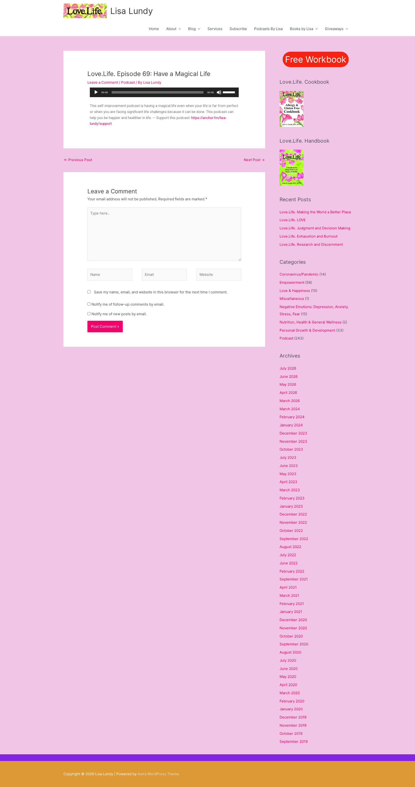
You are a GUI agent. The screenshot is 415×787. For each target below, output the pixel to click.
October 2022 (291, 530)
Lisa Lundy (131, 11)
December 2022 (293, 514)
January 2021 (291, 611)
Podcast (128, 82)
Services (215, 28)
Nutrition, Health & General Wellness (311, 322)
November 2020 (293, 628)
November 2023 (293, 441)
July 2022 (288, 555)
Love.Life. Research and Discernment (311, 244)
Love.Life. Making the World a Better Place (315, 212)
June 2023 (289, 465)
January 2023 (291, 506)
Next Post (254, 159)
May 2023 (288, 474)
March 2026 (290, 400)
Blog (192, 28)
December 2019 (293, 717)
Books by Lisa (301, 28)
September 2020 (294, 644)
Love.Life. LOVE (293, 220)
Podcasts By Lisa (268, 28)
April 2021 (288, 587)
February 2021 (292, 603)
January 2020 (291, 709)
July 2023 (288, 457)
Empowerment (292, 282)
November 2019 (293, 725)
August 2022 (290, 546)
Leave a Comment (102, 82)
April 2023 (288, 481)
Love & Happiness (295, 290)
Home (154, 28)
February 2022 (292, 571)
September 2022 (294, 538)
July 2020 (288, 660)
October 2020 (291, 636)
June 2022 (289, 563)
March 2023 (290, 490)
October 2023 (291, 449)
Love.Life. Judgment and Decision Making (315, 228)
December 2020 (293, 619)
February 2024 (292, 417)
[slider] (229, 92)
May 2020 (288, 676)
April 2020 (288, 684)
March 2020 (290, 693)
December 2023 (293, 433)
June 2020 (289, 668)
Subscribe (238, 28)
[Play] (96, 92)
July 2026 (288, 368)
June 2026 (289, 376)
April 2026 (288, 392)
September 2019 (294, 741)
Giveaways (334, 28)
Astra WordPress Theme (158, 774)
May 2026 (288, 384)
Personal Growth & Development (307, 330)
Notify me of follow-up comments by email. (128, 304)
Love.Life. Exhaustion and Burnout (308, 236)
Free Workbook (315, 59)
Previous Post (78, 159)
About (171, 28)
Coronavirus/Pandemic (299, 274)
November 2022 (293, 522)
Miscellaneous (292, 298)
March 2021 (289, 595)
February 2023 (292, 498)
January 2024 (291, 425)
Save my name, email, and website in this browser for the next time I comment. (160, 292)
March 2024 (290, 409)
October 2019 (291, 733)
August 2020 (290, 652)
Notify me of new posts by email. (119, 314)
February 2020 (292, 701)
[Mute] (219, 92)
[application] (164, 92)
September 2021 (294, 579)
